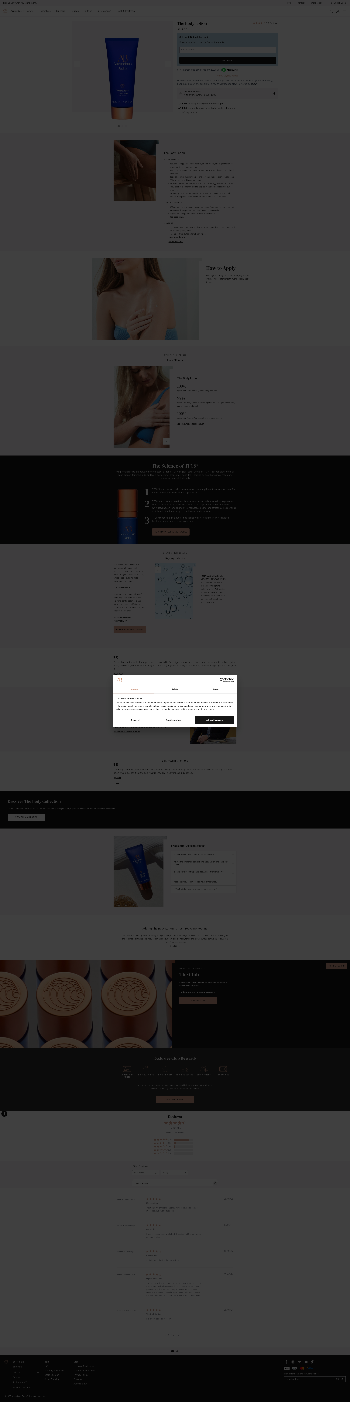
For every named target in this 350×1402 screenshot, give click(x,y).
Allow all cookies (214, 720)
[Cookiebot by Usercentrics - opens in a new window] (222, 680)
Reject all (135, 720)
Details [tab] (175, 689)
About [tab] (216, 689)
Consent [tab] (134, 689)
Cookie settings (173, 720)
